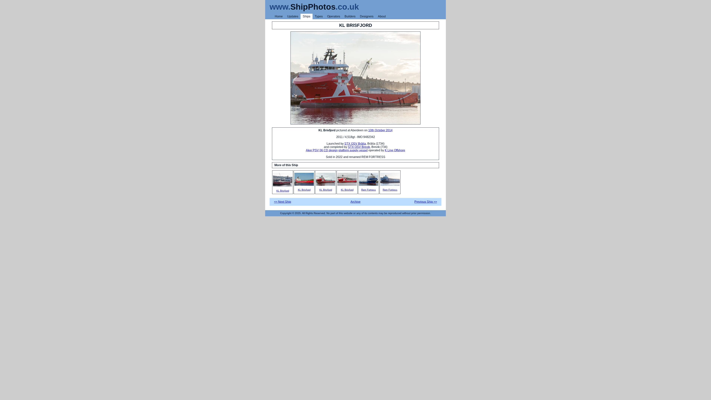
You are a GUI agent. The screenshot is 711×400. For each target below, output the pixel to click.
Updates (292, 16)
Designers (366, 16)
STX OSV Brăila (355, 143)
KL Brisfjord (282, 190)
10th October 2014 (380, 130)
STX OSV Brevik (359, 147)
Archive (355, 201)
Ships (306, 16)
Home (279, 16)
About (382, 16)
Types (319, 16)
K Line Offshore (395, 150)
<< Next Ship (282, 201)
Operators (333, 16)
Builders (350, 16)
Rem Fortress (368, 190)
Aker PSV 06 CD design (322, 150)
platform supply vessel (353, 150)
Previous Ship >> (425, 201)
